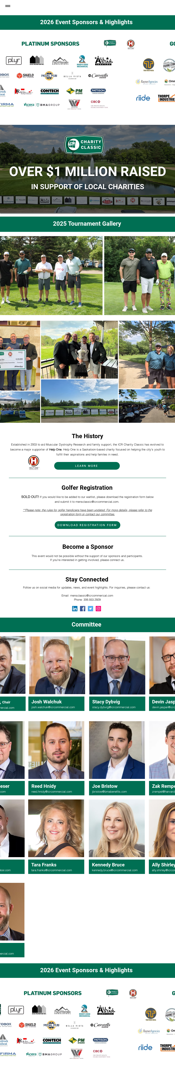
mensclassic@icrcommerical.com (91, 595)
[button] (8, 6)
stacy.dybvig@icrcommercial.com (114, 707)
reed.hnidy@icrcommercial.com (51, 791)
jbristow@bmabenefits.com (109, 791)
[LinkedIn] (74, 608)
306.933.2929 (92, 599)
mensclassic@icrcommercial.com (97, 501)
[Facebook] (82, 608)
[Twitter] (90, 608)
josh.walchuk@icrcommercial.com (53, 707)
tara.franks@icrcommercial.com (51, 870)
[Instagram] (98, 608)
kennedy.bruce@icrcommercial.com (115, 870)
